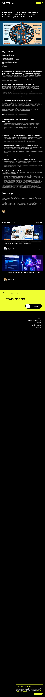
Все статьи (39, 222)
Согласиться (38, 694)
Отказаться (30, 694)
